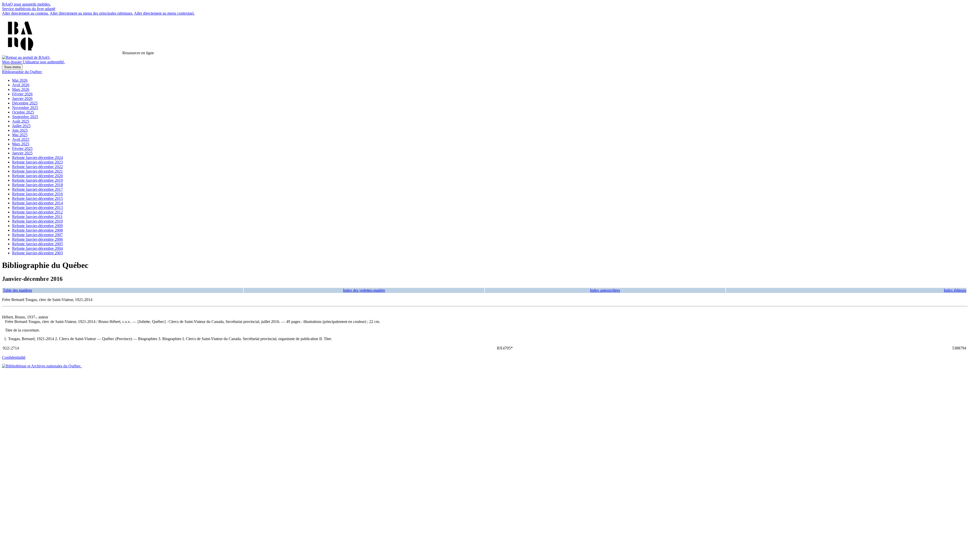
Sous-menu (12, 67)
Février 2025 (22, 148)
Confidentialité (13, 357)
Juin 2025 (20, 130)
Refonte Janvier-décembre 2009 (37, 226)
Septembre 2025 (25, 117)
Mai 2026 (20, 80)
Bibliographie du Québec (22, 72)
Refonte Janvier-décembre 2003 (37, 253)
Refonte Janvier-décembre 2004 (37, 248)
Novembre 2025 (25, 107)
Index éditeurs (955, 290)
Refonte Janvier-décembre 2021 (37, 171)
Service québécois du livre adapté (28, 9)
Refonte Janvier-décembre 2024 (37, 157)
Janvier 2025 (22, 153)
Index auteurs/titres (605, 290)
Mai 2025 (20, 135)
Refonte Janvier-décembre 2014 (37, 203)
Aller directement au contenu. (25, 13)
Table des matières (17, 290)
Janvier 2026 (22, 98)
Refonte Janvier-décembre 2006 (37, 239)
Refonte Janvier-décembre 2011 (37, 216)
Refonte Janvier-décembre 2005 (37, 244)
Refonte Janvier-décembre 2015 (37, 198)
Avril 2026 (20, 85)
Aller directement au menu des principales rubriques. (91, 13)
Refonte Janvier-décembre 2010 (37, 221)
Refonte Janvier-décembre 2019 (37, 180)
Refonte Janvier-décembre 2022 (37, 167)
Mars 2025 (20, 144)
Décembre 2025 (25, 103)
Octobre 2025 (23, 112)
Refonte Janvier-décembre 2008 (37, 230)
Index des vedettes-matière (364, 290)
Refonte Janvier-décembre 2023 (37, 162)
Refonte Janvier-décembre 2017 (37, 189)
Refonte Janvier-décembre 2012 (37, 212)
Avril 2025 (20, 139)
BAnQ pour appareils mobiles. (26, 4)
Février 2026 (22, 94)
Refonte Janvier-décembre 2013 (37, 207)
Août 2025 (20, 121)
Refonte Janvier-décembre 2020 (37, 176)
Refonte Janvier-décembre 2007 (37, 235)
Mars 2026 (20, 89)
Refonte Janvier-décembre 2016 (37, 194)
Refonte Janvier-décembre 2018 (37, 185)
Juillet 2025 (21, 126)
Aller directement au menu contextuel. (164, 13)
